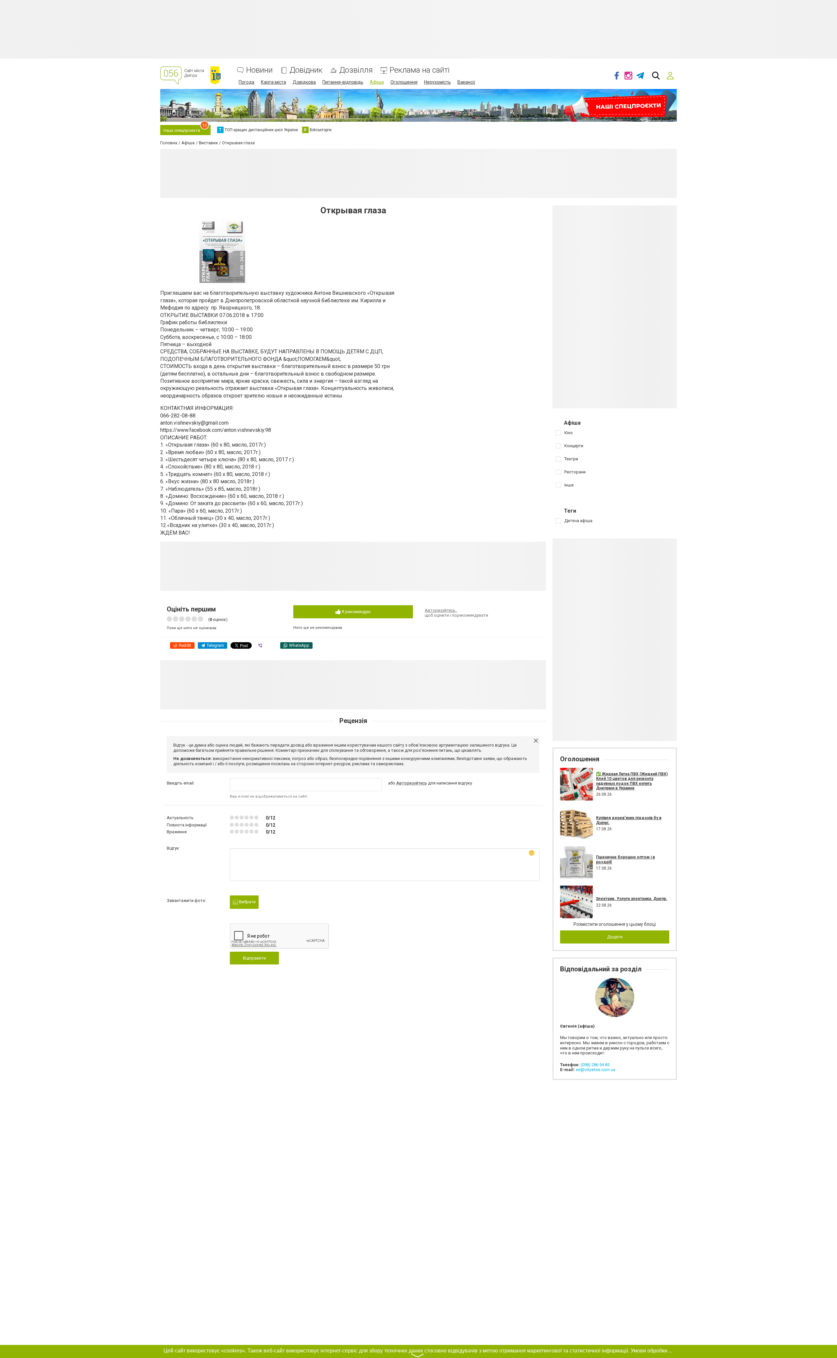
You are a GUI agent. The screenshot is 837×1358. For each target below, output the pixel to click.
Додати (615, 936)
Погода (246, 82)
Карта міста (273, 82)
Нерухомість (437, 82)
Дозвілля (356, 70)
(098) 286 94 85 (595, 1064)
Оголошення (404, 82)
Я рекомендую (356, 611)
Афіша (377, 82)
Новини (259, 70)
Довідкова (304, 82)
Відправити (254, 958)
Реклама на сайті (420, 70)
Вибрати (247, 901)
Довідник (306, 70)
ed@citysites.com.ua (595, 1069)
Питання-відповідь (342, 82)
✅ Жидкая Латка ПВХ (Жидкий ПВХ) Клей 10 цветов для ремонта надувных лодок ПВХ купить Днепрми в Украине (632, 781)
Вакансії (466, 82)
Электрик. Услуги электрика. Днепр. (631, 898)
